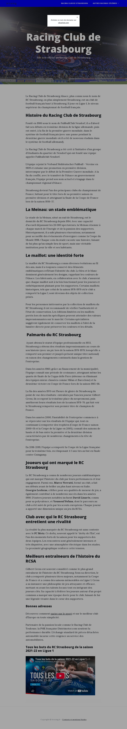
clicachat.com (63, 23)
